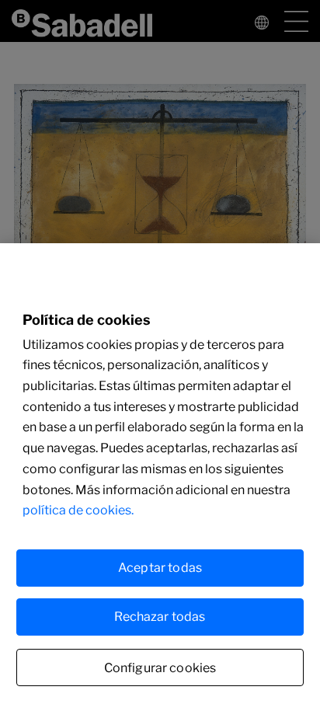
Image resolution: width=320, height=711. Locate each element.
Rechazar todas (159, 616)
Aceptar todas (160, 567)
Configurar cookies (160, 667)
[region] (160, 477)
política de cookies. (78, 510)
